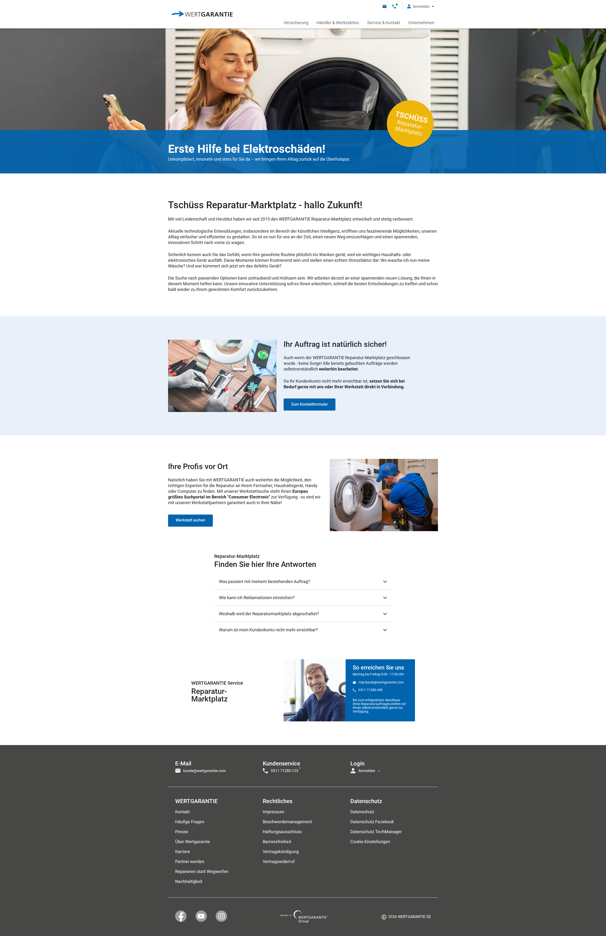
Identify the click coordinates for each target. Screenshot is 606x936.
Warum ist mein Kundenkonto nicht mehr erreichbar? (268, 629)
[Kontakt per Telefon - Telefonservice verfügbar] (394, 7)
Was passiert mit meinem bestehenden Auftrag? (264, 581)
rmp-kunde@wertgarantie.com (381, 682)
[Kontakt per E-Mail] (385, 7)
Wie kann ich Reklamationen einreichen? (257, 597)
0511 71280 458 (370, 690)
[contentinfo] (406, 918)
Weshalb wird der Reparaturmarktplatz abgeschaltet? (269, 613)
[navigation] (303, 766)
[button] (420, 6)
